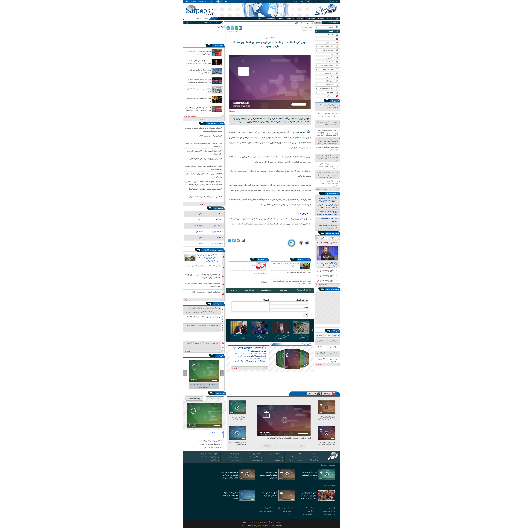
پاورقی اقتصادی (194, 399)
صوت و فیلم (328, 514)
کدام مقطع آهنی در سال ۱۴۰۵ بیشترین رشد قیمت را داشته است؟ (203, 152)
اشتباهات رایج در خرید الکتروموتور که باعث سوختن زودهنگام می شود (203, 175)
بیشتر (188, 300)
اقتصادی (206, 250)
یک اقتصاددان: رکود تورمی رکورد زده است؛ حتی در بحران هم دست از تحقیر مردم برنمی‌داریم (208, 257)
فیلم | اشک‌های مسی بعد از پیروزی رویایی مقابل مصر (309, 475)
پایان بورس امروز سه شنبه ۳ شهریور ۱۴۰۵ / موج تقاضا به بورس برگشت (199, 80)
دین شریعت (256, 460)
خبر (335, 100)
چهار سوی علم (234, 454)
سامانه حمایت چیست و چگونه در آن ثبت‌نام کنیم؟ (205, 189)
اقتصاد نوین (216, 231)
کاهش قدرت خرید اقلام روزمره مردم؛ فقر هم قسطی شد (286, 264)
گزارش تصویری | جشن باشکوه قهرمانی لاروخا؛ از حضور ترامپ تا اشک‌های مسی (309, 495)
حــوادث (222, 328)
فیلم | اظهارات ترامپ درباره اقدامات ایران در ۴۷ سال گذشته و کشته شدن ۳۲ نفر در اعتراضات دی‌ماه (229, 475)
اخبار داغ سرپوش (322, 189)
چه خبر (216, 303)
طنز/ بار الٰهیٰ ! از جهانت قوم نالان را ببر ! (210, 441)
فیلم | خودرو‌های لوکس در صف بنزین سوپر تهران (238, 418)
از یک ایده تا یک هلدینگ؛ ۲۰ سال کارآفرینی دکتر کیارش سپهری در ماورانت (203, 145)
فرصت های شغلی (265, 511)
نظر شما (266, 300)
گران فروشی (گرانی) (260, 273)
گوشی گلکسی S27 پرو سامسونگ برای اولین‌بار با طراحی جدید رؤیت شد (281, 337)
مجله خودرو (235, 460)
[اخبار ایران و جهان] (325, 16)
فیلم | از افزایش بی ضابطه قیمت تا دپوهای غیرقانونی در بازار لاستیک (326, 418)
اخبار (260, 18)
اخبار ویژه (321, 18)
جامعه (300, 454)
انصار (200, 219)
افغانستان (213, 460)
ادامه (319, 365)
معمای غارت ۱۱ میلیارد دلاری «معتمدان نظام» (206, 292)
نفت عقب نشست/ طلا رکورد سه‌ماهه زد (198, 99)
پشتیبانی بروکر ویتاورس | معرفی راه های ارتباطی (205, 158)
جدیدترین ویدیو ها (328, 465)
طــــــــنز (215, 399)
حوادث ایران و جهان (295, 460)
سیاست (313, 454)
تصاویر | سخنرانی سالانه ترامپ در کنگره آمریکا (269, 494)
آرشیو (211, 2)
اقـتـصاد (222, 319)
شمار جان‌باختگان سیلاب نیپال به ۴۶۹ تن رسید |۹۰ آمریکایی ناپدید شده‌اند (302, 337)
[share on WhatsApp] (236, 28)
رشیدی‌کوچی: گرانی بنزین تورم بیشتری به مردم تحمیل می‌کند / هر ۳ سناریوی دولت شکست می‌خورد (327, 265)
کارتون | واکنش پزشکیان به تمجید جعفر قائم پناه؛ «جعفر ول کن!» (204, 385)
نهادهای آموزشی (275, 454)
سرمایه (199, 237)
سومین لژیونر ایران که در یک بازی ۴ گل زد (260, 337)
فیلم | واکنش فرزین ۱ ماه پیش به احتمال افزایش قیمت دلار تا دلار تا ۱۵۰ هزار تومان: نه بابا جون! (326, 443)
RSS (289, 514)
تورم (253, 265)
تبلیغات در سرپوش (284, 508)
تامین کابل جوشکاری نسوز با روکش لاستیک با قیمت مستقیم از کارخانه (203, 168)
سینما (222, 336)
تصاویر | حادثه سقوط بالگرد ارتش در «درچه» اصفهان (230, 495)
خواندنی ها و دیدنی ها (209, 454)
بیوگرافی (280, 18)
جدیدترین (233, 290)
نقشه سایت (287, 511)
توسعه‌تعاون (216, 243)
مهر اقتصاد (198, 225)
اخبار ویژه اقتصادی (191, 116)
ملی (200, 213)
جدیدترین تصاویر (329, 485)
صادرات (218, 237)
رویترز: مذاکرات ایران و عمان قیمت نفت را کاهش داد (199, 71)
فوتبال (279, 457)
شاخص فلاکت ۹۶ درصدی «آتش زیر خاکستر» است (204, 266)
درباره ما (329, 508)
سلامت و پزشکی (296, 457)
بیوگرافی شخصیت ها (209, 457)
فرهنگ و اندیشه (254, 457)
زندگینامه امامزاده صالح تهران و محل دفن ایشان (252, 347)
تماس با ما (308, 508)
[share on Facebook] (240, 28)
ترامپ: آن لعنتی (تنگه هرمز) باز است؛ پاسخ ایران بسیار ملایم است (238, 337)
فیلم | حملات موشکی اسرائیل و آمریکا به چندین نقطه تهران (268, 475)
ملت (219, 213)
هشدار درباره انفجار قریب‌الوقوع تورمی (298, 272)
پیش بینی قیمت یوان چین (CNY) (210, 135)
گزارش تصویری (306, 514)
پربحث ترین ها (310, 18)
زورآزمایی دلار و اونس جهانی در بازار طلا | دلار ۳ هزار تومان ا (293, 23)
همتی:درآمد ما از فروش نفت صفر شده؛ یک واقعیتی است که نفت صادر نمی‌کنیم (292, 282)
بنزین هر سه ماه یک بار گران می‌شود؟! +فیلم (237, 443)
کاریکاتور (220, 355)
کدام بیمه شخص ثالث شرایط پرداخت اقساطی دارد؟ (204, 196)
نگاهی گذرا (267, 508)
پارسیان (199, 231)
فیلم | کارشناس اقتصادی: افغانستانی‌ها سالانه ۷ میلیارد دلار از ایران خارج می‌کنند (288, 438)
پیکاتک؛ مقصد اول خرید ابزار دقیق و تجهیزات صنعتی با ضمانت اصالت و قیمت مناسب (203, 130)
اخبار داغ (329, 18)
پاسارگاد (218, 219)
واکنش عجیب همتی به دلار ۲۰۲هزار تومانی (199, 90)
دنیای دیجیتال (234, 457)
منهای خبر (300, 18)
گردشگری (217, 225)
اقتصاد (311, 27)
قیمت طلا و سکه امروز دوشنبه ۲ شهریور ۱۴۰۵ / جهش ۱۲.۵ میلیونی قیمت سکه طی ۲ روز (198, 108)
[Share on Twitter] (228, 28)
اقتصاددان (263, 282)
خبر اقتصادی (331, 193)
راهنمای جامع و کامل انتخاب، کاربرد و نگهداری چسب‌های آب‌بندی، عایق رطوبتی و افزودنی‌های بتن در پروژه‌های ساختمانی (203, 183)
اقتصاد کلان (304, 27)
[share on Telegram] (232, 28)
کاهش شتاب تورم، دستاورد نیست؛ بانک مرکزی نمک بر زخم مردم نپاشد (202, 284)
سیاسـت (222, 310)
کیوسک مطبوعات (270, 18)
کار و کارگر (312, 460)
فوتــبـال (222, 345)
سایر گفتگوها (323, 285)
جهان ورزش (277, 460)
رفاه (200, 243)
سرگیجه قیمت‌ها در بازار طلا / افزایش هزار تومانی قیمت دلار (199, 52)
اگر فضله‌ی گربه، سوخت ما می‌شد (211, 448)
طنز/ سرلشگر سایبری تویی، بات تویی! (210, 444)
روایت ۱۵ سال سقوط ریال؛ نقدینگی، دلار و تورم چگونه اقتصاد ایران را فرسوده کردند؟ (202, 276)
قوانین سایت (327, 511)
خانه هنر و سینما (254, 454)
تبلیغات (193, 2)
